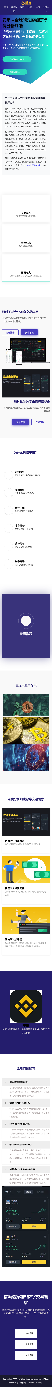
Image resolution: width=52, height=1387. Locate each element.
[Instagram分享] (13, 849)
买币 (6, 7)
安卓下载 (29, 332)
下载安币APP (14, 72)
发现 (22, 7)
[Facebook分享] (6, 849)
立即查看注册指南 (33, 165)
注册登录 (10, 332)
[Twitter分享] (9, 849)
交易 (30, 7)
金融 (38, 7)
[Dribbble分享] (16, 849)
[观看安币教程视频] (26, 621)
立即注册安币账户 (17, 59)
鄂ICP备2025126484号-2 (34, 1383)
